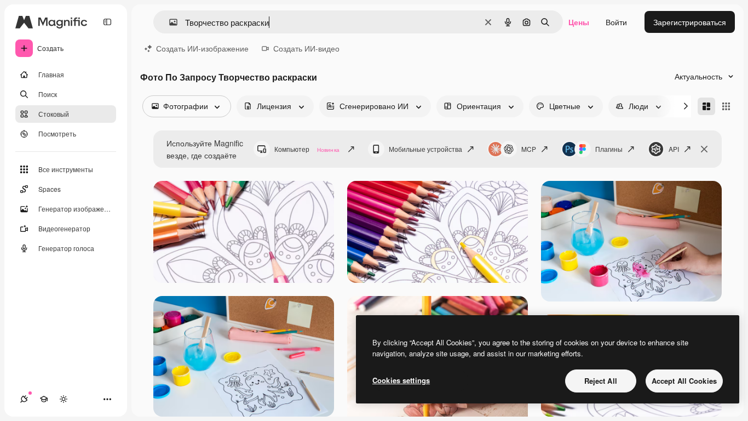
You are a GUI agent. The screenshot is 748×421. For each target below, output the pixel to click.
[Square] (726, 106)
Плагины (609, 148)
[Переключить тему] (63, 399)
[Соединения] (24, 399)
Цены (578, 21)
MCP (528, 148)
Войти (616, 21)
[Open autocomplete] (169, 22)
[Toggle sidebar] (107, 22)
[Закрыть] (704, 149)
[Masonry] (706, 106)
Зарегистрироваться (689, 21)
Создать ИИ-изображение (202, 48)
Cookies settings (401, 380)
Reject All (600, 381)
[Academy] (44, 399)
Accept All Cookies (684, 381)
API (674, 148)
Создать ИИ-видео (306, 48)
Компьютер (307, 148)
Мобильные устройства (425, 148)
